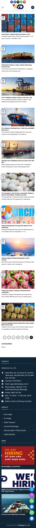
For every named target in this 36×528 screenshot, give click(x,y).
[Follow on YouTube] (24, 1)
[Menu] (3, 7)
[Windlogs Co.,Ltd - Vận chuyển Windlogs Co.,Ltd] (18, 7)
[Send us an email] (17, 1)
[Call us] (21, 1)
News (4, 347)
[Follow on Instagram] (14, 1)
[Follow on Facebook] (11, 1)
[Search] (32, 7)
